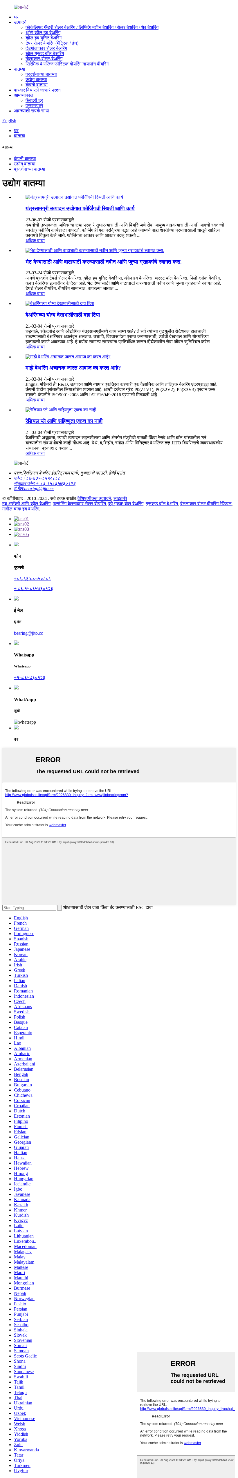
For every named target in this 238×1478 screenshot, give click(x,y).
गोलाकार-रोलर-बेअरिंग (44, 58)
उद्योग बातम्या (36, 79)
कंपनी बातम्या (37, 84)
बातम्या (19, 69)
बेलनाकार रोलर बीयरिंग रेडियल (206, 503)
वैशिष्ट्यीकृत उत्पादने (94, 498)
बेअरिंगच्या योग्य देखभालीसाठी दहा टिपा (63, 315)
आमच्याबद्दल (23, 95)
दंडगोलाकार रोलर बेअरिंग (46, 48)
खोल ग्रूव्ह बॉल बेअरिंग (45, 53)
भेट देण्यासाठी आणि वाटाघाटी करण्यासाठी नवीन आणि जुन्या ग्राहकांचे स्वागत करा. (104, 262)
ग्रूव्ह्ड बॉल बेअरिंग (162, 503)
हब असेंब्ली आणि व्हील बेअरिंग (26, 503)
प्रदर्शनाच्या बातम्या (41, 74)
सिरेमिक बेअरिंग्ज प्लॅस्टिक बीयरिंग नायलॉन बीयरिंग (67, 63)
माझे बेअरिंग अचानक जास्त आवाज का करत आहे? (73, 368)
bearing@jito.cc (28, 633)
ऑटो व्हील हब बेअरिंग (43, 32)
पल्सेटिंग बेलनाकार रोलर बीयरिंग (79, 503)
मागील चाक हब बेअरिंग (20, 508)
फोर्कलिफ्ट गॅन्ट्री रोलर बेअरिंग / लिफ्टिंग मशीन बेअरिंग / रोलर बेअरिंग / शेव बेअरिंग (92, 27)
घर (16, 16)
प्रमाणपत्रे (34, 105)
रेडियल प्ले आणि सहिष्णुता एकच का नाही (64, 421)
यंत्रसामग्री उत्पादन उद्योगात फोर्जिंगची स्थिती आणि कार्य (80, 208)
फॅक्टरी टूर (34, 100)
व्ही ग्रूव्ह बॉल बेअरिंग (125, 503)
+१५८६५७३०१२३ (29, 677)
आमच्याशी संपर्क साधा (31, 110)
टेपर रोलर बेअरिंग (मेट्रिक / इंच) (52, 43)
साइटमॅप (120, 498)
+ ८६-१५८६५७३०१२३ (33, 588)
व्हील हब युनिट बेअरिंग (44, 37)
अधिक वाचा (35, 240)
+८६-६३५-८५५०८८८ (32, 578)
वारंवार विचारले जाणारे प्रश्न (37, 89)
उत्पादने (20, 22)
